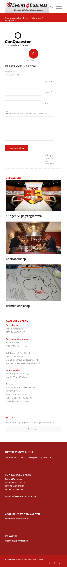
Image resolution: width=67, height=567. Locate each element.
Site (46, 103)
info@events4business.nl (25, 359)
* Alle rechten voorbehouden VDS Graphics (24, 559)
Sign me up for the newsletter (49, 159)
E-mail (48, 92)
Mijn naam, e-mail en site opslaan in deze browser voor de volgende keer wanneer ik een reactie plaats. (30, 116)
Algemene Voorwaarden (17, 518)
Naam (48, 81)
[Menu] (57, 6)
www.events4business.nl (27, 363)
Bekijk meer (33, 429)
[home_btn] (28, 6)
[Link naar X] (54, 563)
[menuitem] (50, 6)
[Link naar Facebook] (49, 563)
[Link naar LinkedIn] (59, 563)
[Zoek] (50, 6)
